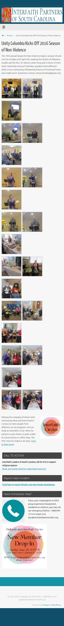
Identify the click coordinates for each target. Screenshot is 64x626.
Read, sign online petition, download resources (24, 469)
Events (10, 35)
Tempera (46, 605)
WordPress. (56, 605)
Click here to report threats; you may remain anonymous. (28, 484)
